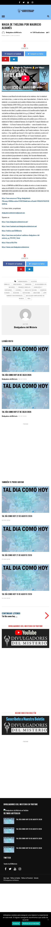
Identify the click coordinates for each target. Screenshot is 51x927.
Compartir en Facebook (14, 53)
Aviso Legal (6, 878)
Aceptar (16, 923)
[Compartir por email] (14, 59)
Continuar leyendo (11, 613)
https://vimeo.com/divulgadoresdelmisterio (15, 247)
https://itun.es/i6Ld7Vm (9, 242)
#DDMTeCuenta (23, 281)
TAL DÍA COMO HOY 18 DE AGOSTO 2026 (29, 848)
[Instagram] (32, 2)
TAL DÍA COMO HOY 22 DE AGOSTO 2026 (17, 516)
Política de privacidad (31, 923)
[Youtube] (28, 2)
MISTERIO (16, 293)
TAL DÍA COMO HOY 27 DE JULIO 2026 (16, 411)
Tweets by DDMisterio (10, 863)
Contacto (36, 878)
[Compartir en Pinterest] (5, 59)
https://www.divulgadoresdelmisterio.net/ (15, 221)
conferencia (17, 284)
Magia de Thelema (31, 290)
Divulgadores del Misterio (13, 32)
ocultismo (37, 293)
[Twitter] (10, 869)
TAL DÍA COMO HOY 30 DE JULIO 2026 (16, 375)
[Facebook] (5, 869)
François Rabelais (24, 287)
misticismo (26, 293)
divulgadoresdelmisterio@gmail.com (13, 213)
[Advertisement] (25, 451)
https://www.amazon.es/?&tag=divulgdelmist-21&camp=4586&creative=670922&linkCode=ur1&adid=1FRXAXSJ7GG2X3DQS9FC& (25, 201)
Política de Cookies (15, 878)
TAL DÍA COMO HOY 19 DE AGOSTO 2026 (17, 594)
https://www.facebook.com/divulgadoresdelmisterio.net (19, 226)
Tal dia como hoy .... (9, 616)
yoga (28, 298)
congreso (28, 284)
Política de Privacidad (27, 878)
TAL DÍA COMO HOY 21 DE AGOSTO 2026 (17, 555)
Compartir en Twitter (36, 53)
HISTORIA (18, 290)
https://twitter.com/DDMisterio (12, 230)
